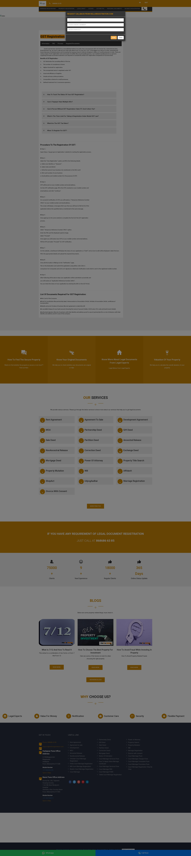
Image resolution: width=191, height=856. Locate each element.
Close (120, 37)
